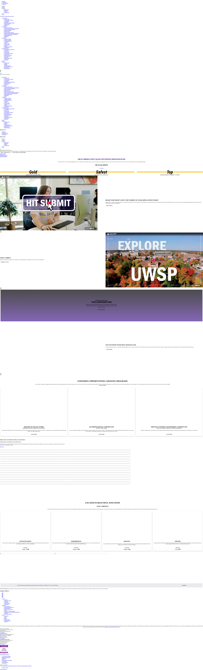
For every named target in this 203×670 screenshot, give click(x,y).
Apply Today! (109, 205)
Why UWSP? (6, 50)
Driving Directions (7, 68)
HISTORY (65, 452)
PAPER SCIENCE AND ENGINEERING (65, 473)
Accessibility (4, 661)
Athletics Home (6, 62)
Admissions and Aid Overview (9, 49)
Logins (3, 7)
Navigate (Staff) (7, 619)
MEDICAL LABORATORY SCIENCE (65, 480)
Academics (4, 38)
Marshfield (6, 10)
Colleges (5, 42)
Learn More (109, 349)
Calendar (5, 63)
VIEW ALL (2, 446)
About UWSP (4, 18)
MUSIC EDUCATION (65, 462)
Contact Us (6, 119)
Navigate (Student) (7, 620)
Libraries (5, 45)
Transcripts (6, 613)
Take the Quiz (101, 309)
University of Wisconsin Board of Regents (24, 665)
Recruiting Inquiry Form (8, 66)
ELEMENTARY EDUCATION (65, 482)
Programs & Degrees (102, 385)
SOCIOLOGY (65, 455)
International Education (8, 46)
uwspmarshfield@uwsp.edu (4, 639)
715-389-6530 (2, 638)
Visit (3, 13)
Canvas (5, 616)
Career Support (6, 80)
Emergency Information (6, 657)
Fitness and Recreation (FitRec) (9, 29)
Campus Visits (6, 52)
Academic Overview (7, 39)
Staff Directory (6, 67)
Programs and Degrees (8, 55)
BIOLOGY (65, 448)
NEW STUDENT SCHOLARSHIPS (19, 152)
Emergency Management (8, 609)
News (3, 120)
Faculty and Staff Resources (9, 607)
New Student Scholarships (8, 53)
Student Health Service (8, 35)
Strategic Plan (6, 24)
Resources (4, 605)
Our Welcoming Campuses (8, 79)
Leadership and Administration (9, 22)
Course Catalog (6, 43)
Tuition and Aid (6, 54)
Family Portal (6, 59)
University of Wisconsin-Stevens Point (9, 665)
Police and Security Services (9, 32)
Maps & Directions (7, 23)
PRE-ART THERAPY (65, 457)
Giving (3, 138)
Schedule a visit (25, 549)
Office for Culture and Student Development (11, 33)
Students (3, 1)
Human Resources (7, 608)
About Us (6, 599)
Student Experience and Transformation (10, 34)
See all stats (101, 168)
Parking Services (7, 31)
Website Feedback (5, 667)
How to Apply (6, 51)
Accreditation (6, 21)
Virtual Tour (6, 57)
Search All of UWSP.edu (5, 74)
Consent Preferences (3, 669)
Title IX (5, 37)
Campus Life (4, 26)
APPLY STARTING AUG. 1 (6, 152)
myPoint (5, 618)
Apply (3, 14)
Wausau (5, 11)
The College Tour (7, 56)
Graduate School (7, 44)
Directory (3, 6)
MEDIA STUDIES (65, 459)
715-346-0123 (2, 632)
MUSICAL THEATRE (65, 464)
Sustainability (6, 36)
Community (4, 4)
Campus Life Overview (8, 27)
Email (5, 617)
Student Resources (7, 606)
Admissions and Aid (7, 600)
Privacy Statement (5, 662)
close (1, 73)
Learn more (177, 549)
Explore (25, 547)
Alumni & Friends (5, 3)
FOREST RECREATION (65, 468)
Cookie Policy (4, 663)
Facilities (5, 64)
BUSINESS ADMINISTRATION (65, 475)
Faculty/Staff (4, 2)
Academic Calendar (7, 99)
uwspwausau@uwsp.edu (4, 644)
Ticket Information (7, 65)
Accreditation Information (6, 656)
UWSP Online (6, 12)
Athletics (3, 61)
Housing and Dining (7, 30)
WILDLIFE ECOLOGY (65, 466)
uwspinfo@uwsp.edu (3, 633)
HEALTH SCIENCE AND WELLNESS (65, 478)
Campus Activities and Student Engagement (11, 28)
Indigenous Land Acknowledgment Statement (12, 612)
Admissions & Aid (5, 48)
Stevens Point (6, 9)
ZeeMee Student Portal (8, 58)
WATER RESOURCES (64, 471)
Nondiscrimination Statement (7, 660)
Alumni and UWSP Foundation (9, 611)
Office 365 (6, 621)
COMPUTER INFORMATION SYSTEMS (64, 450)
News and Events (7, 603)
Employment (6, 604)
